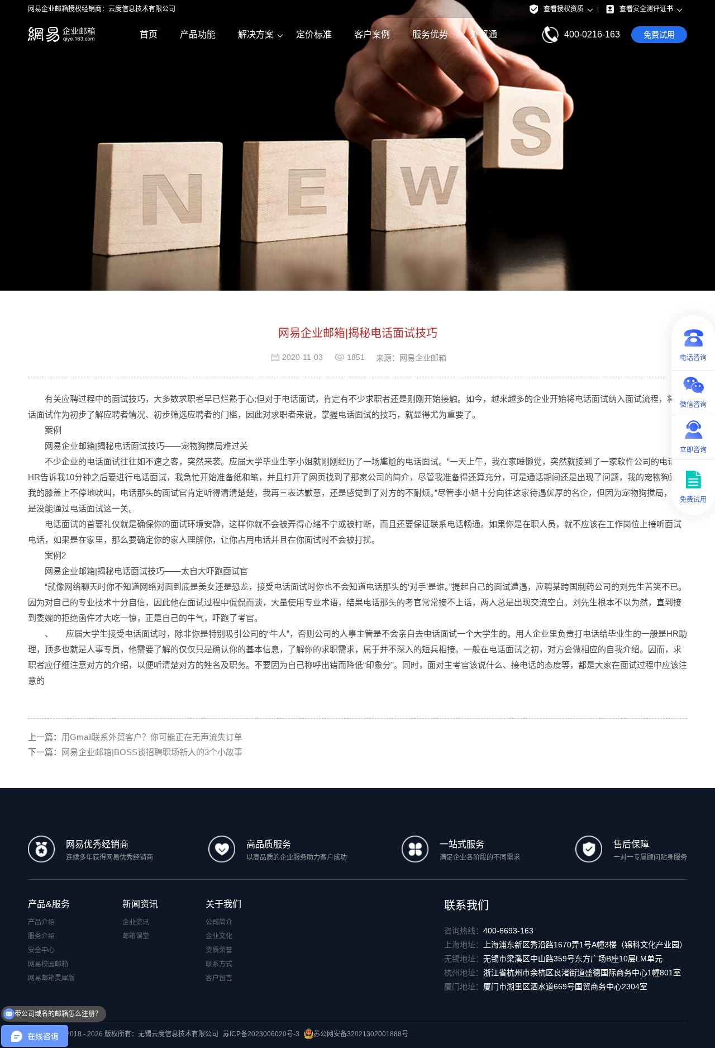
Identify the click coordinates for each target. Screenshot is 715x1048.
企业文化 (219, 936)
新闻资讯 (140, 904)
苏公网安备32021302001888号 (360, 1034)
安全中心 (41, 950)
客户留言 (219, 978)
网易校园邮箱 (48, 964)
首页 (149, 34)
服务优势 (430, 34)
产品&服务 (49, 904)
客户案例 (372, 34)
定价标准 (314, 34)
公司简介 (219, 922)
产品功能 (198, 34)
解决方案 (256, 34)
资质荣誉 (219, 950)
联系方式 (219, 964)
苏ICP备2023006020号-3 (261, 1034)
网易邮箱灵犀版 (51, 978)
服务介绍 (41, 936)
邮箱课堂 (135, 936)
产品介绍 (41, 922)
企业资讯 (135, 922)
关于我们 (223, 904)
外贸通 (483, 34)
